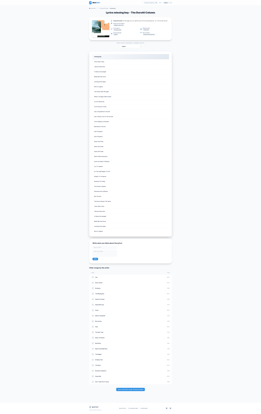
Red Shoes (98, 343)
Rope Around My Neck (101, 348)
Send (95, 258)
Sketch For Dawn (100, 299)
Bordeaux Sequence (100, 370)
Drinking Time (99, 359)
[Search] (156, 3)
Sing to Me (98, 376)
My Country (98, 321)
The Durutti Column (104, 8)
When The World (99, 337)
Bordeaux (98, 288)
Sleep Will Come (99, 304)
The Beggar (98, 354)
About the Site (122, 408)
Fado (96, 326)
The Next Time (99, 332)
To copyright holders (133, 408)
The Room (98, 365)
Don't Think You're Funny (102, 381)
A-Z (160, 2)
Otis (96, 277)
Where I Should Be (100, 315)
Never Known (99, 282)
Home (96, 310)
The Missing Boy (99, 293)
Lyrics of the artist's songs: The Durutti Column (130, 389)
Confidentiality (143, 408)
